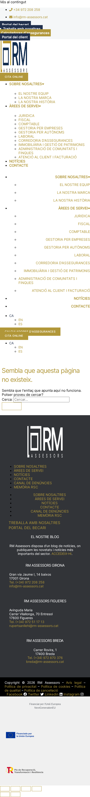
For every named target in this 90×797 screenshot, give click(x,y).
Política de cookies (55, 686)
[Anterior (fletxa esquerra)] (5, 794)
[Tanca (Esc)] (37, 788)
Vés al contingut (13, 2)
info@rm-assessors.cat (26, 586)
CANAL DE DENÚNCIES (33, 483)
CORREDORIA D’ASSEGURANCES (45, 141)
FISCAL (24, 120)
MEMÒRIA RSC (26, 487)
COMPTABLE (28, 124)
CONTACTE (18, 165)
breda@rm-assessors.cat (45, 662)
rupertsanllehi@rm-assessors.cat (33, 626)
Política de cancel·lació (41, 690)
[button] (11, 316)
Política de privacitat (20, 686)
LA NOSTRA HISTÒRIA (36, 102)
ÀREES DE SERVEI (24, 106)
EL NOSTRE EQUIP (33, 94)
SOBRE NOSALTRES (25, 84)
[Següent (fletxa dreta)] (15, 794)
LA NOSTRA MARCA (34, 98)
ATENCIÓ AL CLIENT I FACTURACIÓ (47, 157)
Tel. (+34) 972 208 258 (27, 582)
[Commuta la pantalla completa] (15, 788)
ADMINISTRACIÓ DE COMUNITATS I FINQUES (47, 151)
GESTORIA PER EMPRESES (40, 128)
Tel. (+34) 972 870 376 (45, 658)
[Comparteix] (26, 788)
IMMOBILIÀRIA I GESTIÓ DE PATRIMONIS (51, 145)
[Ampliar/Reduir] (5, 788)
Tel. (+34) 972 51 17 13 (26, 622)
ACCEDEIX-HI (61, 554)
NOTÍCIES (17, 161)
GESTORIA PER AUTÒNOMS (41, 132)
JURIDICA (26, 116)
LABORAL (26, 136)
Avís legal (73, 682)
